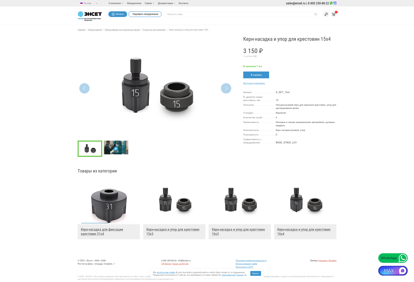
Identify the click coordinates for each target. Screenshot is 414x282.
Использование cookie (246, 263)
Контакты (183, 3)
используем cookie (166, 272)
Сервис (148, 3)
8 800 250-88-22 (318, 3)
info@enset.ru (184, 260)
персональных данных (233, 274)
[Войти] (326, 14)
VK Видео (166, 263)
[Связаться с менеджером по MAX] (334, 3)
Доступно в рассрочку (254, 83)
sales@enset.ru (295, 3)
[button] (226, 88)
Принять (255, 273)
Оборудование (134, 3)
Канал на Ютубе (180, 263)
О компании (115, 3)
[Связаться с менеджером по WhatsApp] (331, 3)
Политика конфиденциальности (251, 260)
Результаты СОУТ (244, 266)
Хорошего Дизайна (327, 260)
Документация (165, 3)
